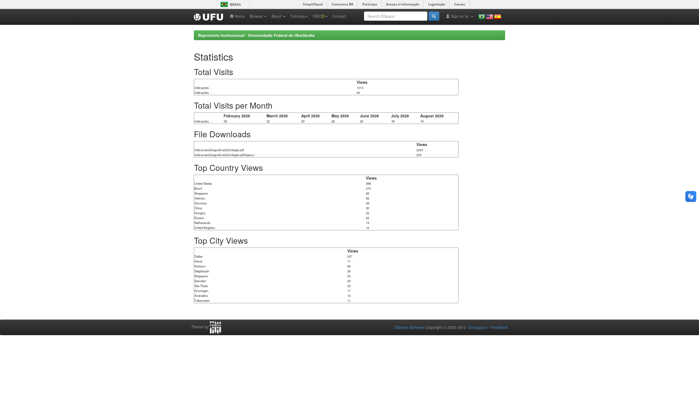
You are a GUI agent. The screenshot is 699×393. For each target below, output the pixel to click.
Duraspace (477, 327)
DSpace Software (410, 327)
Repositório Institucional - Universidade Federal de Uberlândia (256, 35)
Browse (257, 16)
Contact (339, 16)
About (277, 16)
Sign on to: (460, 16)
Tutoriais (297, 16)
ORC (319, 16)
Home (239, 16)
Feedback (499, 327)
